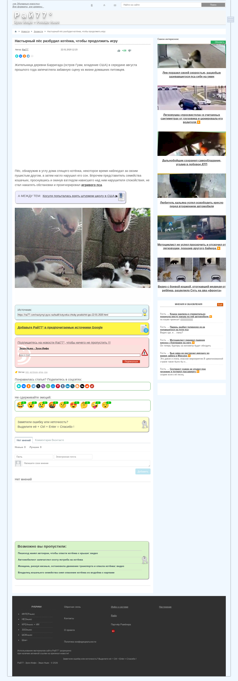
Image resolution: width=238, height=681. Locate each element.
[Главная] (15, 31)
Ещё (220, 304)
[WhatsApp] (48, 386)
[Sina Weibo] (92, 386)
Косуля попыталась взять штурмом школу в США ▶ (80, 196)
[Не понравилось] (129, 50)
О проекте (69, 630)
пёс (27, 372)
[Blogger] (77, 386)
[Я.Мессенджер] (16, 56)
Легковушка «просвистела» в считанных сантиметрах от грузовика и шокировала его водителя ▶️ (192, 118)
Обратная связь (72, 607)
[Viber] (43, 386)
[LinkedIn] (68, 386)
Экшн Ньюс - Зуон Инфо (34, 348)
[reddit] (87, 386)
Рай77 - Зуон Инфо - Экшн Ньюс (33, 663)
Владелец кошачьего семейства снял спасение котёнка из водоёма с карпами (66, 572)
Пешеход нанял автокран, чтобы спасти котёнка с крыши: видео (58, 553)
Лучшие (34, 447)
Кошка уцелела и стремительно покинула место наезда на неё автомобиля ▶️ (186, 315)
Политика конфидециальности (80, 641)
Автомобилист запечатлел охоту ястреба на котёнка (50, 559)
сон (46, 372)
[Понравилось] (118, 50)
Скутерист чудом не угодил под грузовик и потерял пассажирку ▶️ (183, 370)
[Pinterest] (58, 386)
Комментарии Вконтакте (49, 440)
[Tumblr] (63, 386)
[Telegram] (28, 56)
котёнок (34, 372)
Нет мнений (24, 440)
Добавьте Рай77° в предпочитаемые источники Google (60, 327)
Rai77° (25, 49)
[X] (38, 386)
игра (41, 372)
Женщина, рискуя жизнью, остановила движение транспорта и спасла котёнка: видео (71, 566)
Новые (19, 447)
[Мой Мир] (53, 386)
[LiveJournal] (72, 386)
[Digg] (82, 386)
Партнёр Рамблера (121, 624)
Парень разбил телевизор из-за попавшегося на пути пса (182, 328)
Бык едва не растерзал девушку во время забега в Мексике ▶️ (184, 354)
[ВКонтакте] (20, 56)
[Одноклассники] (24, 56)
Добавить (143, 471)
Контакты (69, 618)
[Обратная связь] (115, 5)
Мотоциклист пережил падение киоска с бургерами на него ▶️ (182, 341)
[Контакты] (104, 5)
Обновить (219, 42)
